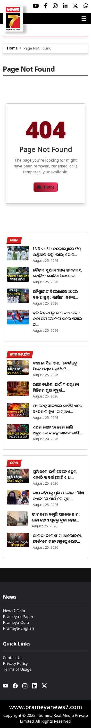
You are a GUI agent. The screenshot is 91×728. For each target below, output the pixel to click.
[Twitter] (44, 687)
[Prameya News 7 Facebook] (45, 5)
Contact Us (13, 657)
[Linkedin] (35, 687)
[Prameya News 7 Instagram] (55, 5)
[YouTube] (6, 687)
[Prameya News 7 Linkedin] (65, 5)
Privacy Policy (15, 663)
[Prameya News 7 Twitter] (75, 5)
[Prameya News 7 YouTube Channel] (36, 5)
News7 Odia (14, 610)
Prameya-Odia (16, 622)
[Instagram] (25, 687)
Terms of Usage (17, 669)
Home (12, 48)
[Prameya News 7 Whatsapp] (86, 5)
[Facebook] (15, 687)
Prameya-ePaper (18, 616)
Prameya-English (18, 628)
